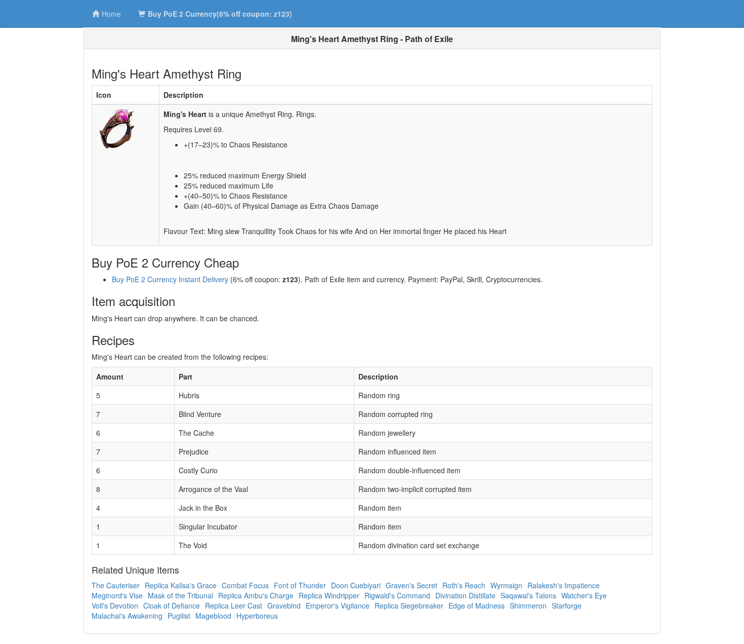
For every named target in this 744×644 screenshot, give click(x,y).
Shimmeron (528, 605)
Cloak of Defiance (171, 605)
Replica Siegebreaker (409, 605)
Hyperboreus (257, 616)
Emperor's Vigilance (337, 605)
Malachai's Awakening (127, 616)
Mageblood (213, 616)
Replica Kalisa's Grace (181, 585)
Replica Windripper (329, 595)
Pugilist (179, 616)
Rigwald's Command (397, 595)
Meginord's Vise (117, 595)
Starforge (567, 605)
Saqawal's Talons (528, 595)
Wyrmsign (506, 585)
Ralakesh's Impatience (563, 585)
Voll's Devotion (115, 605)
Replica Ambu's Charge (256, 595)
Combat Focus (245, 585)
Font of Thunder (300, 585)
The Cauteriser (116, 585)
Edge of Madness (476, 605)
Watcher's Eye (584, 595)
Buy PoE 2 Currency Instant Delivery (170, 279)
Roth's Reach (463, 585)
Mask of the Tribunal (180, 595)
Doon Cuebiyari (356, 585)
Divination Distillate (465, 595)
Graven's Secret (411, 585)
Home (111, 14)
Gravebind (284, 605)
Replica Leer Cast (233, 605)
